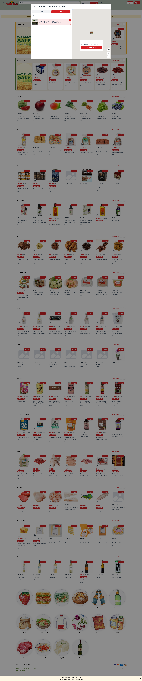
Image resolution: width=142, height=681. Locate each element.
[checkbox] (51, 22)
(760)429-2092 (78, 677)
